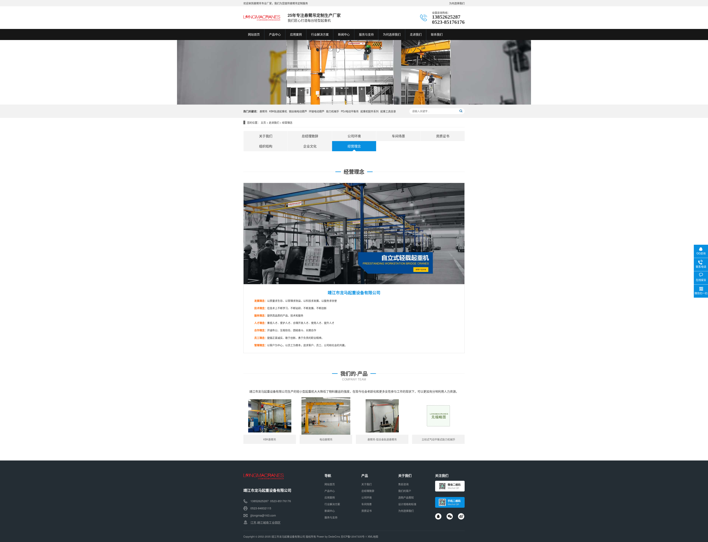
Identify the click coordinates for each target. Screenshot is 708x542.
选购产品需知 (406, 497)
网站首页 (329, 484)
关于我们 (366, 484)
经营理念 (287, 122)
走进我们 (274, 122)
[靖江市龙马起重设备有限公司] (261, 17)
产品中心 (329, 491)
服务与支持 (330, 517)
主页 (263, 122)
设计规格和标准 (407, 504)
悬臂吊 (263, 111)
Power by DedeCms (328, 536)
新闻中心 (329, 510)
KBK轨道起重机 (278, 111)
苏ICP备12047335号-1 (354, 536)
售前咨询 (403, 484)
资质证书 (366, 510)
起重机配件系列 (369, 111)
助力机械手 (332, 111)
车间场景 (366, 504)
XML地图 (373, 536)
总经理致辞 (367, 491)
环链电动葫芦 (316, 111)
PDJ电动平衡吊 (350, 111)
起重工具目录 (388, 111)
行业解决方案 (332, 504)
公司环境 (366, 497)
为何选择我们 (457, 3)
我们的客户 (404, 491)
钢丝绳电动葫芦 (298, 111)
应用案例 (329, 497)
